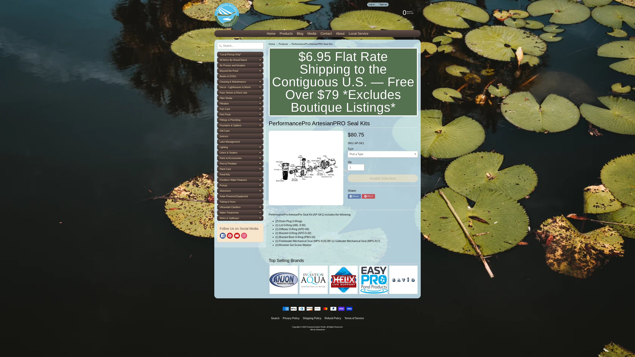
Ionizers (224, 136)
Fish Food (241, 115)
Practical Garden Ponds (316, 327)
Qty (350, 162)
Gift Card (224, 130)
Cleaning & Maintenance (241, 82)
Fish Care (241, 110)
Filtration (241, 104)
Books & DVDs (228, 76)
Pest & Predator (241, 164)
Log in (372, 4)
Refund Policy (333, 318)
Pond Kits (225, 174)
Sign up (383, 4)
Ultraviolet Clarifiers (241, 208)
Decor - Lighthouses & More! (241, 88)
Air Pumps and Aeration (241, 66)
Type (351, 148)
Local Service (358, 33)
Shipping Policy (312, 318)
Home (271, 33)
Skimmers (241, 191)
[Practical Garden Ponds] (226, 15)
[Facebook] (223, 236)
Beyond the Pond (241, 71)
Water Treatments (241, 213)
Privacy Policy (291, 318)
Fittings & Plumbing (241, 121)
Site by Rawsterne (317, 330)
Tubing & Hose (227, 201)
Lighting (241, 148)
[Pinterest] (230, 236)
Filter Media (241, 99)
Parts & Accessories (241, 159)
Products (286, 33)
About (340, 33)
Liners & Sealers (241, 153)
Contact (326, 33)
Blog (300, 33)
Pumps (241, 186)
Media (311, 33)
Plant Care (241, 170)
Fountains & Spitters (241, 126)
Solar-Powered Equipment (234, 196)
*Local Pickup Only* (230, 54)
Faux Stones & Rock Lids (233, 92)
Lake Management (230, 141)
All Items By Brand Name (241, 61)
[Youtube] (237, 236)
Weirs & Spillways (241, 219)
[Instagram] (244, 236)
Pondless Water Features (241, 180)
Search (275, 318)
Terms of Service (354, 318)
